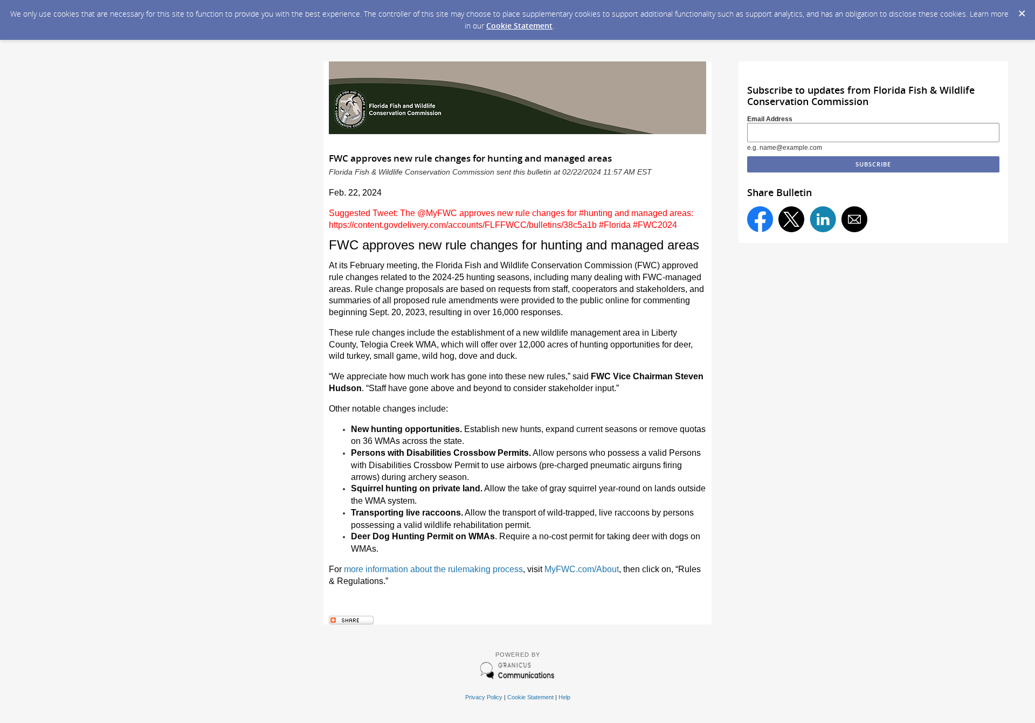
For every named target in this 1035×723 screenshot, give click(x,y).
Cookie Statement (519, 25)
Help (564, 697)
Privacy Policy (483, 697)
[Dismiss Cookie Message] (1021, 10)
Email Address (769, 119)
